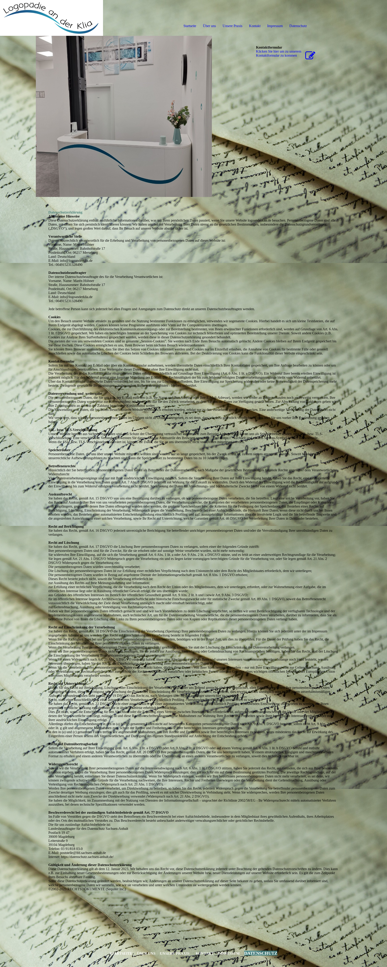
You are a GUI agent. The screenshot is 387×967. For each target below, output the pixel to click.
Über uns (209, 26)
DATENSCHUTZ (260, 953)
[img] (51, 18)
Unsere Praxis (232, 26)
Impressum (275, 26)
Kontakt (254, 26)
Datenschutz (298, 26)
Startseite (189, 26)
